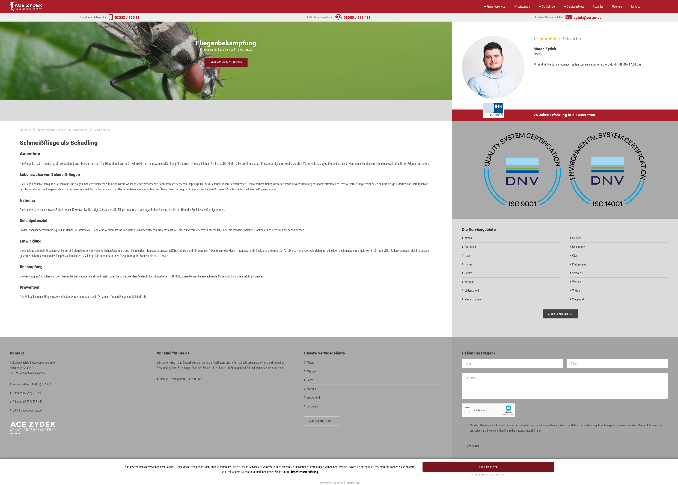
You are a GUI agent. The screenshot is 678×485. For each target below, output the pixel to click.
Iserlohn (469, 282)
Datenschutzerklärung (528, 430)
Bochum (311, 389)
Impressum (338, 482)
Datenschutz (324, 482)
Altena (468, 238)
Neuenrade (578, 247)
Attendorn (312, 371)
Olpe (575, 255)
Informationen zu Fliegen (226, 62)
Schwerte (577, 273)
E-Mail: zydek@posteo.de (27, 410)
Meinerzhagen (473, 299)
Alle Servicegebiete (560, 314)
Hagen (468, 255)
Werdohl (577, 282)
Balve (310, 380)
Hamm (468, 273)
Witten (576, 290)
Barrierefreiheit (352, 482)
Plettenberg (579, 264)
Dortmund (470, 247)
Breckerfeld (313, 397)
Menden (576, 238)
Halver (468, 264)
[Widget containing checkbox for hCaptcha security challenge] (488, 410)
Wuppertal (578, 299)
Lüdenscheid (472, 290)
